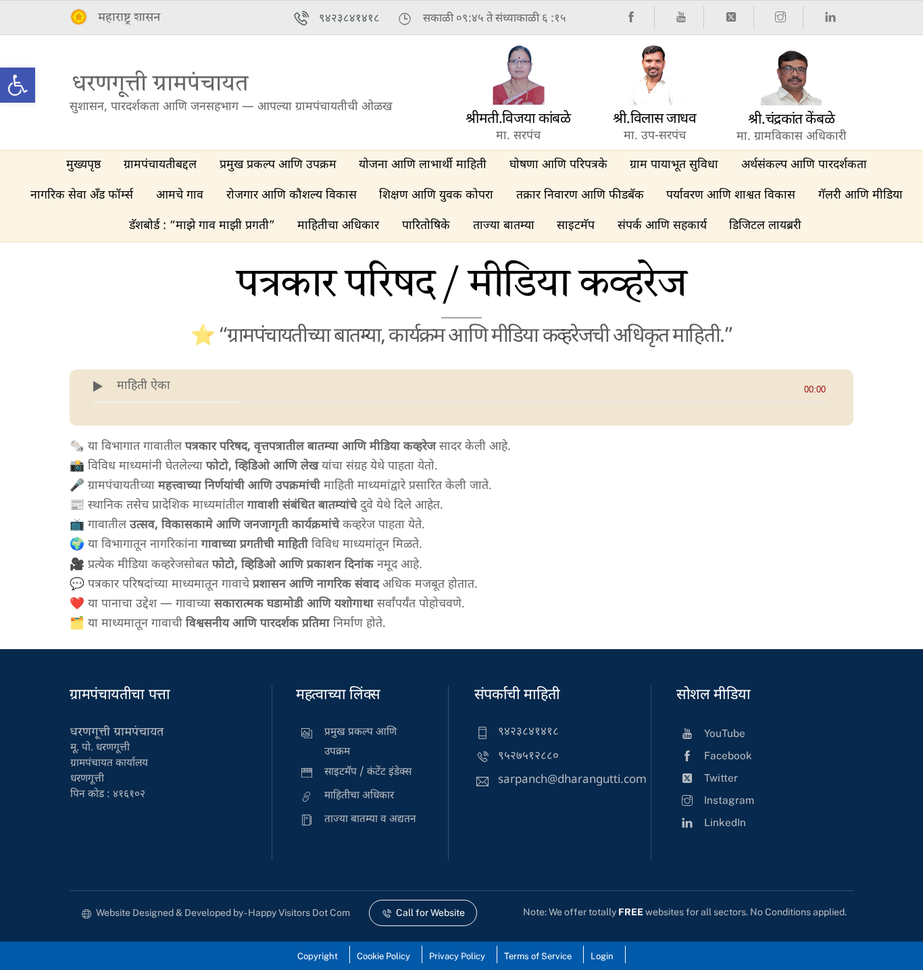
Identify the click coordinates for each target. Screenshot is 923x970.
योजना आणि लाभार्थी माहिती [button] (423, 165)
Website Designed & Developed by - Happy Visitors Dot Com (223, 912)
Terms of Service (538, 956)
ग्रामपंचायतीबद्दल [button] (160, 165)
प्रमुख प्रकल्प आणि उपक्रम (278, 165)
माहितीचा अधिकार (338, 226)
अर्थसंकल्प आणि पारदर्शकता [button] (804, 165)
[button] (17, 85)
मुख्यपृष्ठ (83, 165)
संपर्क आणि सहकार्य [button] (662, 226)
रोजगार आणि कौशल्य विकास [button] (291, 195)
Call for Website (430, 912)
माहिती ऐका (143, 386)
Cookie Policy (383, 956)
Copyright (317, 956)
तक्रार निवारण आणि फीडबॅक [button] (580, 195)
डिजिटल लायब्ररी (765, 226)
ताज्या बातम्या (503, 226)
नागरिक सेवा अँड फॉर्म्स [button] (81, 195)
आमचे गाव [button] (179, 195)
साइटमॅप (576, 226)
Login (602, 956)
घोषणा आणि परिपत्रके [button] (558, 165)
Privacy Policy (457, 956)
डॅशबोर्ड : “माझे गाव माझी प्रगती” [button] (202, 226)
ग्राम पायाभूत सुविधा (674, 165)
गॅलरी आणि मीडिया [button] (860, 195)
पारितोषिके (426, 226)
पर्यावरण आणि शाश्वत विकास (730, 195)
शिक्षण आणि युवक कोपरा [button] (436, 195)
